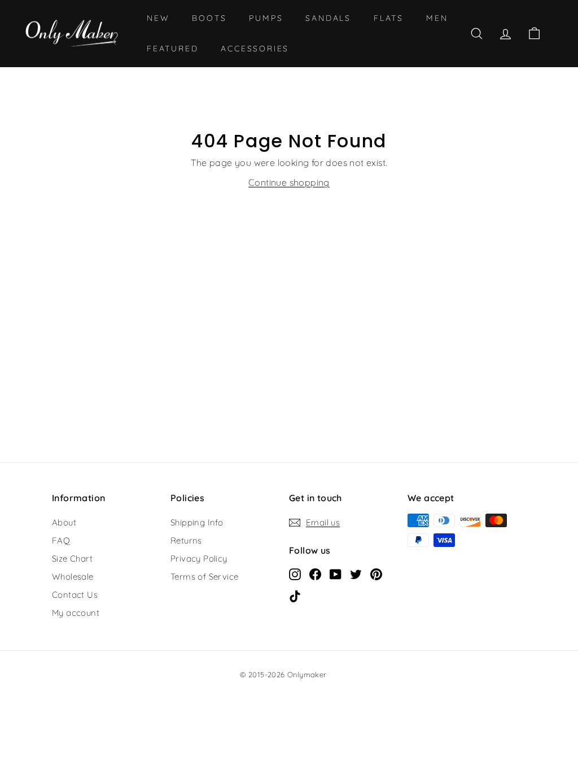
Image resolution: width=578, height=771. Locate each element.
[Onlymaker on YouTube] (335, 573)
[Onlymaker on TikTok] (295, 595)
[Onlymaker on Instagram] (295, 573)
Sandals (328, 18)
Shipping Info (196, 522)
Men (437, 18)
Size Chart (72, 558)
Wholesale (73, 576)
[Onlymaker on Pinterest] (376, 573)
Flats (389, 18)
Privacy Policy (198, 558)
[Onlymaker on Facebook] (315, 573)
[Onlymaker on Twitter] (356, 573)
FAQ (61, 540)
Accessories (255, 48)
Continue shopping (289, 182)
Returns (186, 540)
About (64, 522)
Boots (209, 18)
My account (75, 612)
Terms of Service (204, 576)
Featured (172, 48)
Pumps (266, 18)
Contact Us (75, 594)
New (158, 18)
